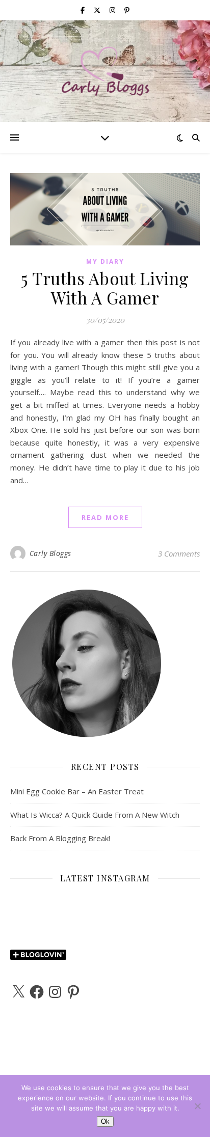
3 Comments (179, 553)
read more (105, 517)
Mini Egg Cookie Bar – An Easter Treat (77, 791)
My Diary (105, 261)
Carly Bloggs (50, 553)
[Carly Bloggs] (105, 71)
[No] (197, 1106)
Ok (105, 1121)
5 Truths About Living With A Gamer (105, 288)
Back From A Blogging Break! (60, 838)
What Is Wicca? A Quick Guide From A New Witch (94, 815)
